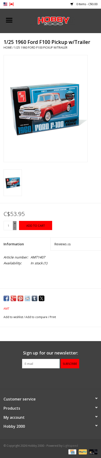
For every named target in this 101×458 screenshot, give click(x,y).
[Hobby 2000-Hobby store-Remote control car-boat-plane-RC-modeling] (60, 20)
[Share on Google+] (13, 298)
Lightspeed (70, 446)
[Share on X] (41, 298)
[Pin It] (20, 298)
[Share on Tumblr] (34, 298)
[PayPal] (82, 452)
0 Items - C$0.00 (86, 4)
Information (14, 244)
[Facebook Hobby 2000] (50, 378)
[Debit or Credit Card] (92, 452)
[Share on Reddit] (27, 298)
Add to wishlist (14, 317)
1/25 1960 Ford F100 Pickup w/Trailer (40, 48)
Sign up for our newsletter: (50, 352)
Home (8, 48)
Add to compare (36, 317)
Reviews (62, 244)
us (5, 4)
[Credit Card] (72, 452)
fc (11, 4)
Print (53, 317)
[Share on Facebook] (6, 298)
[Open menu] (9, 20)
